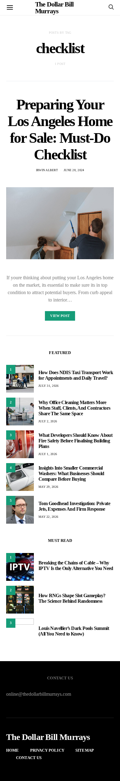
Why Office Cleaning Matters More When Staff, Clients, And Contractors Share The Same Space (74, 408)
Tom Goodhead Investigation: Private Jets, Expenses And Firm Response (74, 506)
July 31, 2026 (48, 385)
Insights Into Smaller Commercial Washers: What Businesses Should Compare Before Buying (71, 473)
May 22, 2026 (48, 516)
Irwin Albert (47, 170)
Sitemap (84, 750)
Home (12, 750)
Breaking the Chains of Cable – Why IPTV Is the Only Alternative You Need (75, 565)
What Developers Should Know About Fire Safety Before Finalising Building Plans (75, 441)
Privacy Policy (47, 750)
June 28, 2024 (74, 170)
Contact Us (29, 757)
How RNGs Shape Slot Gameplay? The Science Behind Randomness (72, 598)
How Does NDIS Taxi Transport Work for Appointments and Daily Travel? (75, 375)
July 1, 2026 (47, 454)
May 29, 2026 (48, 486)
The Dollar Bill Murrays (48, 737)
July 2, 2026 (47, 421)
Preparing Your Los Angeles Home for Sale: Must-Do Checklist (60, 129)
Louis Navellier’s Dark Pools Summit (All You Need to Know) (73, 631)
